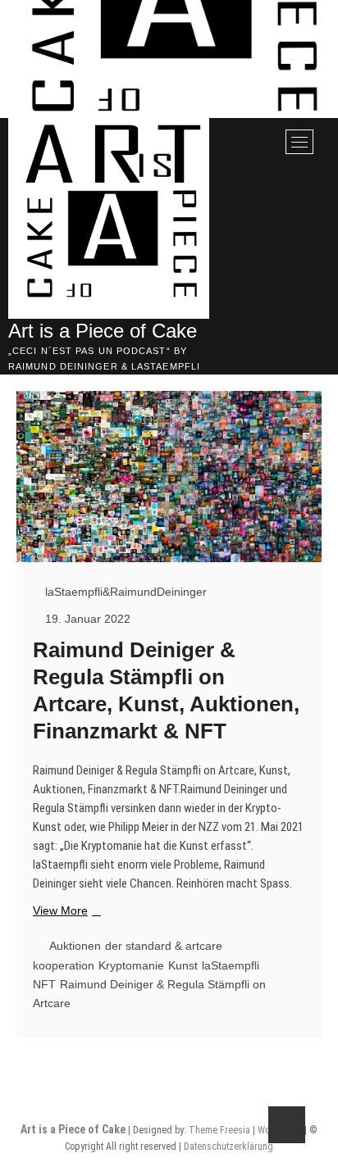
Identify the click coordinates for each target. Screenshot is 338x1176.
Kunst (183, 965)
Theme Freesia (219, 1130)
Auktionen (75, 945)
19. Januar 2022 (86, 618)
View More (65, 911)
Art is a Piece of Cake (102, 331)
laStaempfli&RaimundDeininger (124, 591)
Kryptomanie (131, 965)
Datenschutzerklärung (228, 1146)
